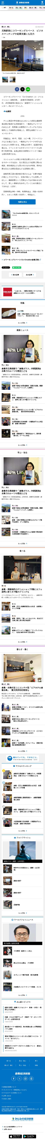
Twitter (19, 1078)
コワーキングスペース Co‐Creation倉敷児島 (21, 260)
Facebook (13, 1078)
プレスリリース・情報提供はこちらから (15, 1090)
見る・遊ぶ (19, 7)
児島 (4, 37)
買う (25, 7)
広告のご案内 (7, 1099)
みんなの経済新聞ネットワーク (22, 1119)
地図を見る (22, 202)
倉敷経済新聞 (22, 2)
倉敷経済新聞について (9, 1087)
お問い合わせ (7, 1096)
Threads (31, 1078)
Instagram (25, 1078)
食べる (11, 7)
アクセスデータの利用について (12, 1093)
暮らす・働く (33, 7)
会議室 (8, 111)
